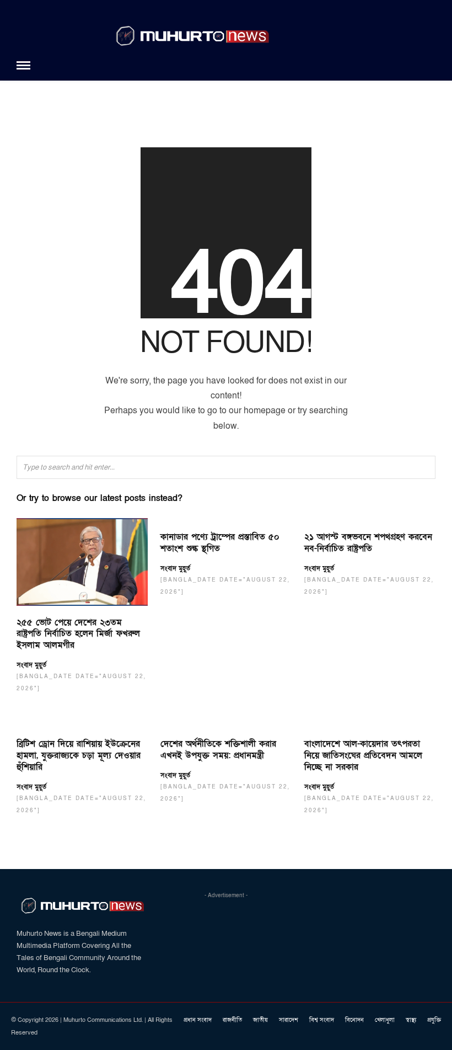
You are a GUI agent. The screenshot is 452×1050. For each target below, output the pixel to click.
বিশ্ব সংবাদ (321, 1020)
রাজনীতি (232, 1020)
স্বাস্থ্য (411, 1020)
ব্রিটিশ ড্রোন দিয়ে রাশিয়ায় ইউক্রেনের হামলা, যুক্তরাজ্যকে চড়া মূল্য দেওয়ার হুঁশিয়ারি (79, 755)
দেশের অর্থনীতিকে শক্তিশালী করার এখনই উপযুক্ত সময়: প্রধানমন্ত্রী (218, 749)
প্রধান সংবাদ (198, 1020)
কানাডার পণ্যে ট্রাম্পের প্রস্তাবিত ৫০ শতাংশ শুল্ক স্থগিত (219, 543)
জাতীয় (260, 1020)
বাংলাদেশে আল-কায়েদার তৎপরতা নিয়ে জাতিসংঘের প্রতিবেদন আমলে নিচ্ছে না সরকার (363, 755)
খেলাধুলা (385, 1020)
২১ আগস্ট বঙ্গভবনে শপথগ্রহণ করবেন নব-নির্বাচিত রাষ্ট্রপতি (368, 543)
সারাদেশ (288, 1020)
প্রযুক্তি (434, 1020)
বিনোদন (354, 1020)
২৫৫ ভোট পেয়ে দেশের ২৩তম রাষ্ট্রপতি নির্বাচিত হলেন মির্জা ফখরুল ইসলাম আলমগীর (78, 634)
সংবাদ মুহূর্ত (31, 664)
